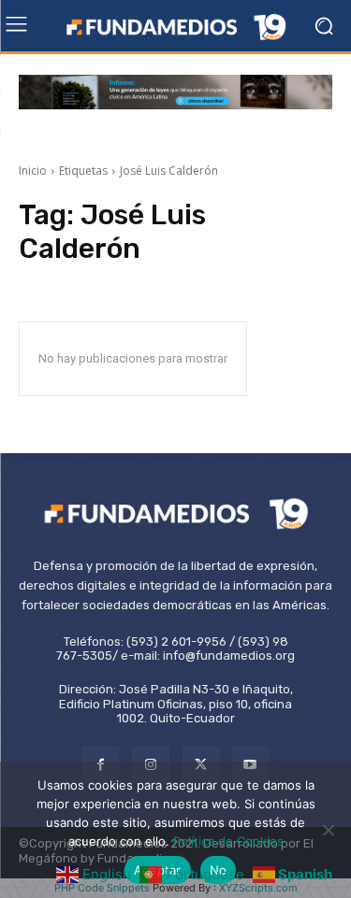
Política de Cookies (228, 841)
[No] (327, 829)
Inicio (33, 170)
